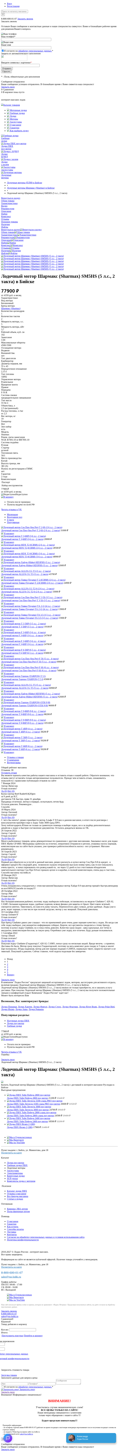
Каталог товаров (11, 105)
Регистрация (13, 6)
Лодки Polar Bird (106, 1006)
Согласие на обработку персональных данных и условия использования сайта (45, 1237)
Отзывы (5, 248)
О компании (13, 760)
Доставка (11, 1232)
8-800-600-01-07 (9, 19)
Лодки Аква (21, 1009)
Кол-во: (5, 1329)
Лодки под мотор (15, 1023)
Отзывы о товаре (15, 757)
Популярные (13, 522)
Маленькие (12, 514)
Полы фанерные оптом (18, 1211)
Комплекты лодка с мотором (21, 1181)
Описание (6, 240)
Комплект (6, 245)
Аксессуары (15, 122)
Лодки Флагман (70, 1006)
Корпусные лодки (16, 1176)
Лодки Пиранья (9, 1006)
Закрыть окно (8, 87)
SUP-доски (12, 1178)
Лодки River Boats (88, 1006)
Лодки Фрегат (40, 1006)
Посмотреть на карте (11, 1153)
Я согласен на (28, 51)
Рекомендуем (7, 237)
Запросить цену (27, 1389)
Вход (9, 3)
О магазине (15, 125)
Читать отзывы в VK (11, 509)
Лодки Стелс (54, 1006)
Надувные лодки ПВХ (18, 1020)
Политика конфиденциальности (23, 1240)
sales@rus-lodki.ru (11, 1276)
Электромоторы (15, 1173)
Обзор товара (7, 232)
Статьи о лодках (15, 1199)
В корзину (9, 533)
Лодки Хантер (25, 1006)
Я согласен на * (28, 1387)
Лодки (12, 116)
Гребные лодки (17, 113)
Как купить (12, 1226)
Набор (4, 243)
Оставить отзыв (9, 773)
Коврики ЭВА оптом (17, 1209)
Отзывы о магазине (16, 1193)
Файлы (4, 253)
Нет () (11, 791)
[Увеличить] (32, 256)
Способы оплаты (15, 1229)
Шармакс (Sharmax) (10, 308)
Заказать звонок (25, 19)
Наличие (5, 250)
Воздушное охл (14, 517)
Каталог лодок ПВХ (17, 1191)
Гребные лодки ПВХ (17, 1165)
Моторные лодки (18, 110)
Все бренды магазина (17, 1196)
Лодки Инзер (7, 1009)
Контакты (12, 1234)
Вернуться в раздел (10, 229)
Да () (4, 791)
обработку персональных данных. (35, 51)
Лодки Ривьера (36, 1009)
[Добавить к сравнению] (7, 497)
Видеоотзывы (14, 762)
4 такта (10, 519)
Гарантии (14, 128)
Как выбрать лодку (19, 130)
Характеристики (9, 235)
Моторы (13, 119)
